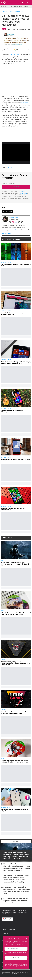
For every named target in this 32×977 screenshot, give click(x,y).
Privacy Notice (23, 193)
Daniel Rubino (12, 29)
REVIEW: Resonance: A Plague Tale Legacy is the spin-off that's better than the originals (15, 901)
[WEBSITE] (19, 221)
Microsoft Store (7, 211)
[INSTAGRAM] (13, 221)
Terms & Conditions (14, 965)
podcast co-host (13, 230)
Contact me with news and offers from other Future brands (16, 953)
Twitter (9, 167)
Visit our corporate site (14, 914)
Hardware (4, 11)
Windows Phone (19, 11)
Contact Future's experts (8, 929)
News (3, 29)
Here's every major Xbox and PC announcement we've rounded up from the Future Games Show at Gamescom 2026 (17, 890)
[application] (16, 152)
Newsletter (27, 49)
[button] (30, 2)
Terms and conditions (8, 926)
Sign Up (16, 958)
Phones (11, 11)
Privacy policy (5, 933)
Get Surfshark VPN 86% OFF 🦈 (19, 6)
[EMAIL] (22, 221)
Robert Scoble (15, 55)
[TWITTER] (10, 221)
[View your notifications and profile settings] (22, 2)
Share (5, 49)
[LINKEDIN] (16, 221)
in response (25, 103)
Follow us (18, 49)
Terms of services (21, 191)
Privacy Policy (22, 964)
